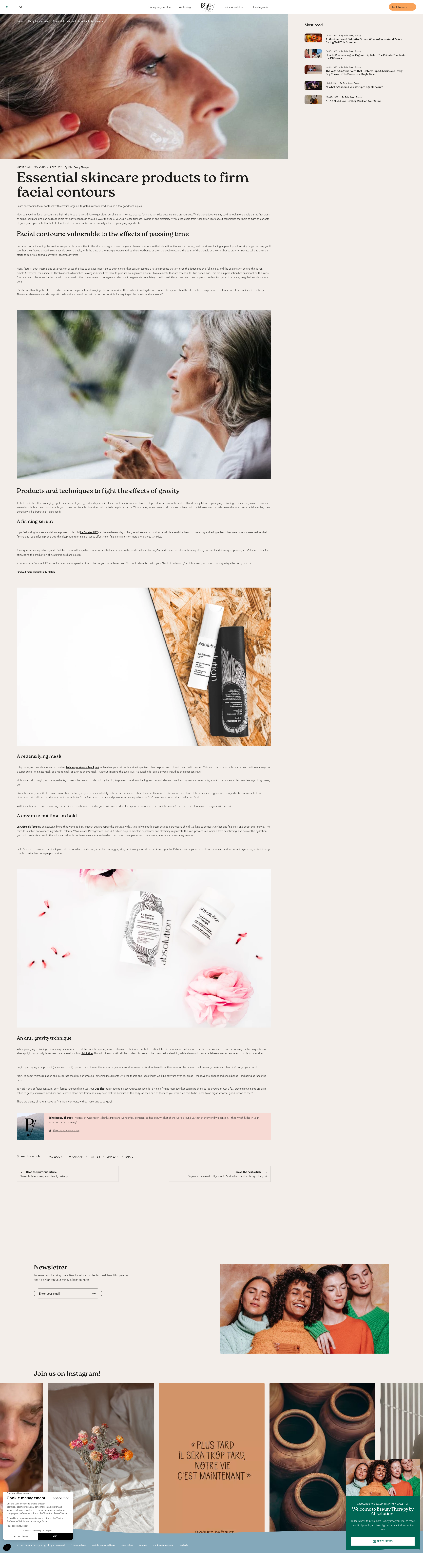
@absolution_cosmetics (66, 1130)
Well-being (185, 7)
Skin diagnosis (260, 7)
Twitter (94, 1156)
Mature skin (24, 167)
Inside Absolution (233, 7)
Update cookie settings (103, 1544)
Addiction (87, 1053)
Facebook (55, 1156)
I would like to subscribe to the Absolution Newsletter (64, 1301)
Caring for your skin (160, 7)
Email (129, 1156)
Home (20, 21)
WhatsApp (75, 1156)
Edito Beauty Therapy (78, 167)
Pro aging (40, 167)
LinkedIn (112, 1156)
